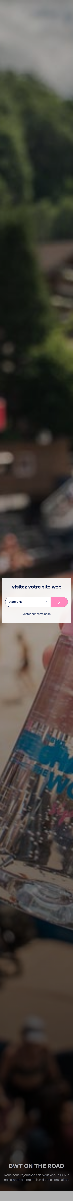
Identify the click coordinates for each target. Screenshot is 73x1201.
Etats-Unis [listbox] (15, 601)
